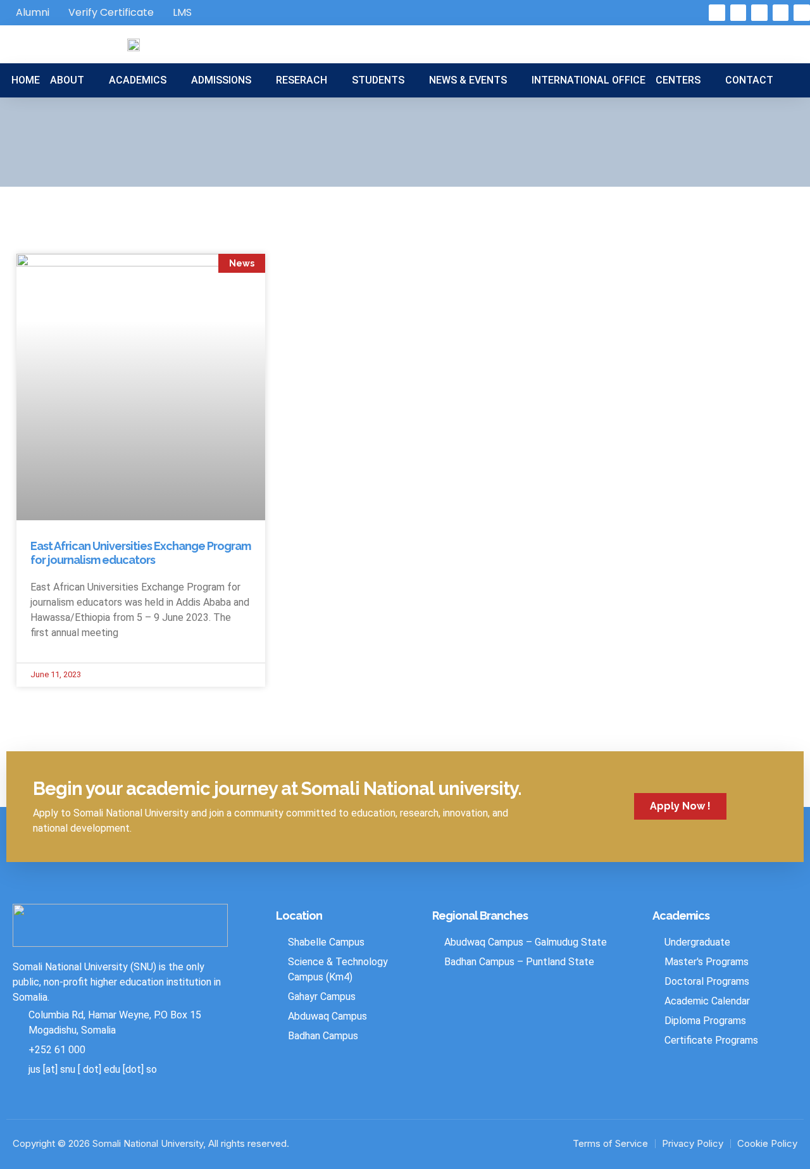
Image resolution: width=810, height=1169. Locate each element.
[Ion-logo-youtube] (802, 12)
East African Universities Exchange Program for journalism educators (140, 552)
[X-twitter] (738, 12)
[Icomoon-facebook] (717, 12)
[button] (74, 80)
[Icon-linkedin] (759, 12)
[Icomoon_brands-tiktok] (781, 12)
